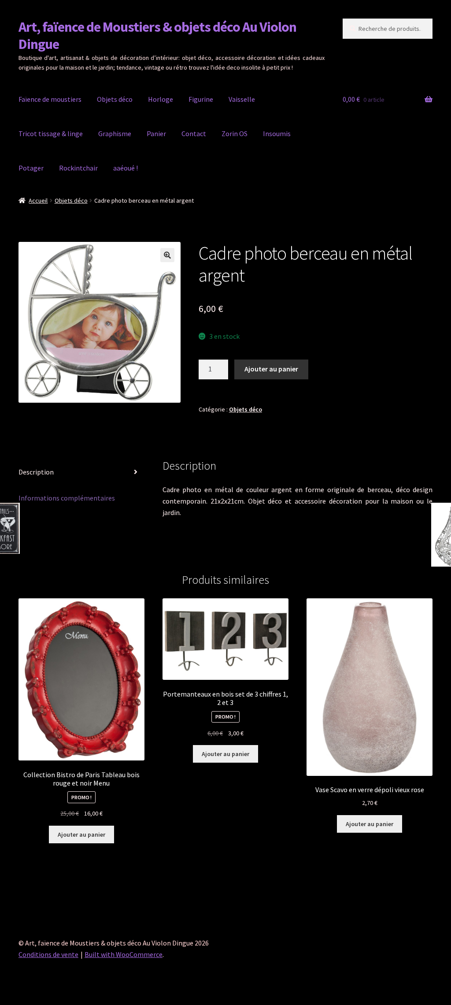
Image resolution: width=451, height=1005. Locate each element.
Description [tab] (36, 471)
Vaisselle (242, 99)
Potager (31, 167)
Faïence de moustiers (49, 99)
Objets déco (115, 99)
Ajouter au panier (271, 368)
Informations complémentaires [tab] (66, 497)
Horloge (160, 99)
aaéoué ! (125, 167)
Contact (193, 133)
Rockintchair (78, 167)
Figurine (201, 99)
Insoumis (277, 133)
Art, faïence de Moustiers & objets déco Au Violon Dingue (157, 35)
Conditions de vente (48, 954)
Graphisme (114, 133)
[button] (167, 255)
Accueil (38, 200)
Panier (156, 133)
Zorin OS (235, 133)
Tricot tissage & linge (50, 133)
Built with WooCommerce (124, 954)
